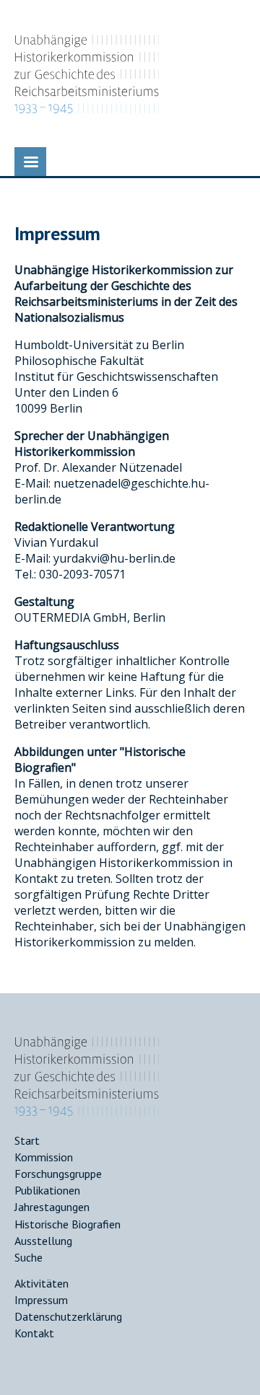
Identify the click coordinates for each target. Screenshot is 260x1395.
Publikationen (47, 1190)
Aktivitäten (41, 1283)
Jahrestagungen (52, 1207)
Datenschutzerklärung (68, 1316)
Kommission (43, 1157)
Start (27, 1140)
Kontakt (34, 1333)
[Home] (86, 1111)
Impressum (41, 1300)
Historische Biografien (67, 1224)
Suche (28, 1257)
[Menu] (30, 161)
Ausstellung (43, 1240)
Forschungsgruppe (58, 1173)
